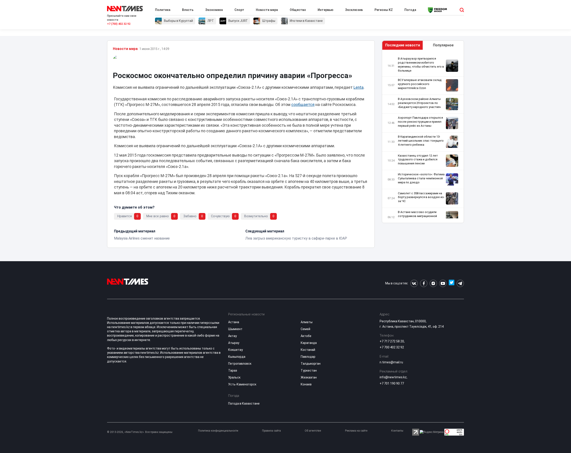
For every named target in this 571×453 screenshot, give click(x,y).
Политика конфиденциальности (218, 430)
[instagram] (433, 283)
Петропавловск (239, 363)
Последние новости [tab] (402, 45)
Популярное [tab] (443, 45)
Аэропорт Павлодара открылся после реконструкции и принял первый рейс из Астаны (420, 121)
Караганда (309, 343)
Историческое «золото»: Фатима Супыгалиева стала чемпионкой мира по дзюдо (421, 178)
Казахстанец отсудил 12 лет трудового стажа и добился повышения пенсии (418, 159)
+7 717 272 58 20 (392, 341)
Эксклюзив (354, 10)
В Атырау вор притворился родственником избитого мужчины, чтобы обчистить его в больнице (421, 64)
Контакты (397, 430)
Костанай (308, 350)
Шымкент (235, 329)
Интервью (325, 10)
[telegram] (460, 283)
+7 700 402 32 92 (392, 347)
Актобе (306, 336)
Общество (298, 10)
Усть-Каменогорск (242, 384)
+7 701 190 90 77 (392, 383)
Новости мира (267, 10)
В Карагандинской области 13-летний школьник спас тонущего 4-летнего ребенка (421, 140)
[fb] (423, 283)
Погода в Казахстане (244, 403)
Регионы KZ (383, 10)
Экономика (214, 10)
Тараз (232, 370)
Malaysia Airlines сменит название (142, 238)
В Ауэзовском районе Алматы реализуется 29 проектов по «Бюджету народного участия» (419, 103)
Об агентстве (313, 430)
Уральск (234, 377)
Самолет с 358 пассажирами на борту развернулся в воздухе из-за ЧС (421, 197)
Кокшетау (235, 350)
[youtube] (443, 283)
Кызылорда (236, 356)
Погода (410, 10)
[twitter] (451, 283)
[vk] (414, 283)
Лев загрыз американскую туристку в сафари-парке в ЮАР (296, 238)
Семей (305, 329)
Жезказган (309, 377)
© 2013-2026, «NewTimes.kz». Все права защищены (139, 432)
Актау (232, 336)
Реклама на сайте (356, 430)
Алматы (306, 322)
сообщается (302, 104)
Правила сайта (271, 430)
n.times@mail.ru (391, 362)
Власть (187, 10)
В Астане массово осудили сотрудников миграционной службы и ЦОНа (417, 216)
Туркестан (309, 370)
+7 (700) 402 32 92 (118, 23)
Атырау (233, 343)
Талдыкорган (311, 363)
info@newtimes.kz (393, 377)
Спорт (239, 10)
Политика (162, 10)
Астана (233, 322)
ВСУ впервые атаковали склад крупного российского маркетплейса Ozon (420, 84)
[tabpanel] (423, 137)
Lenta (359, 87)
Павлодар (308, 356)
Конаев (306, 384)
